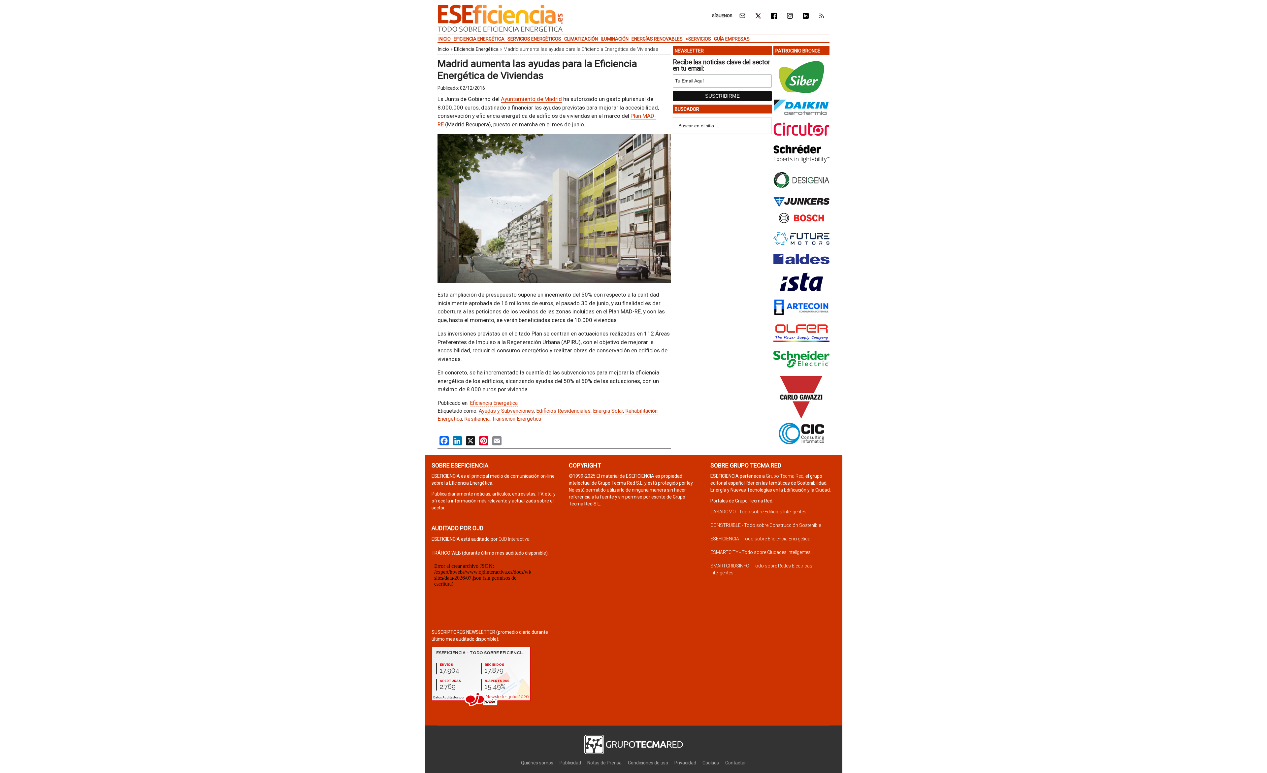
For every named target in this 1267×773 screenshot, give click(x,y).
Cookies (710, 762)
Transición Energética (516, 419)
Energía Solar (608, 411)
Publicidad (570, 762)
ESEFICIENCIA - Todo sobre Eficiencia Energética (760, 538)
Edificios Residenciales (563, 411)
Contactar (735, 762)
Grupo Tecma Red (784, 476)
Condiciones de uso (648, 762)
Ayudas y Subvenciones (506, 411)
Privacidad (685, 762)
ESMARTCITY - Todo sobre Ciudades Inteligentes (760, 552)
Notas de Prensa (604, 762)
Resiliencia (477, 419)
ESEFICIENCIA (500, 18)
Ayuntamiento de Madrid (531, 99)
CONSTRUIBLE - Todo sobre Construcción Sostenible (765, 525)
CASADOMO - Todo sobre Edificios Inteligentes (758, 511)
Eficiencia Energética (476, 49)
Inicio (443, 49)
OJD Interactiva (514, 539)
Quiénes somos (537, 762)
